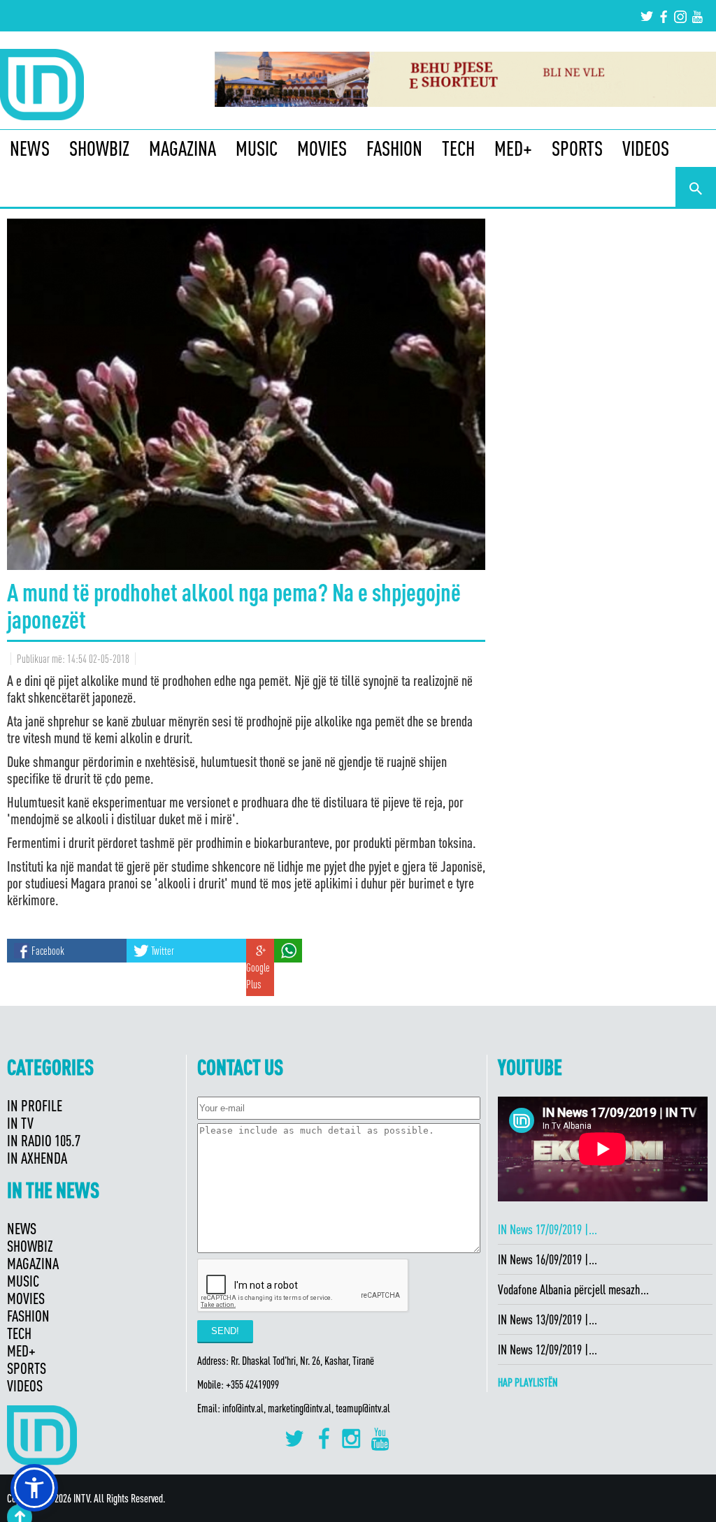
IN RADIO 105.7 (43, 1140)
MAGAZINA (182, 148)
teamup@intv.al (363, 1408)
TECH (458, 148)
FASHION (394, 148)
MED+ (513, 148)
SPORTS (577, 148)
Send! (225, 1331)
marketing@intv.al (299, 1408)
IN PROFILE (34, 1105)
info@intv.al (243, 1408)
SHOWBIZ (99, 148)
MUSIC (257, 148)
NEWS (30, 148)
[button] (34, 1488)
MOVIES (322, 148)
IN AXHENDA (37, 1157)
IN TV (20, 1123)
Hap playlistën (528, 1382)
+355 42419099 (252, 1384)
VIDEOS (645, 148)
